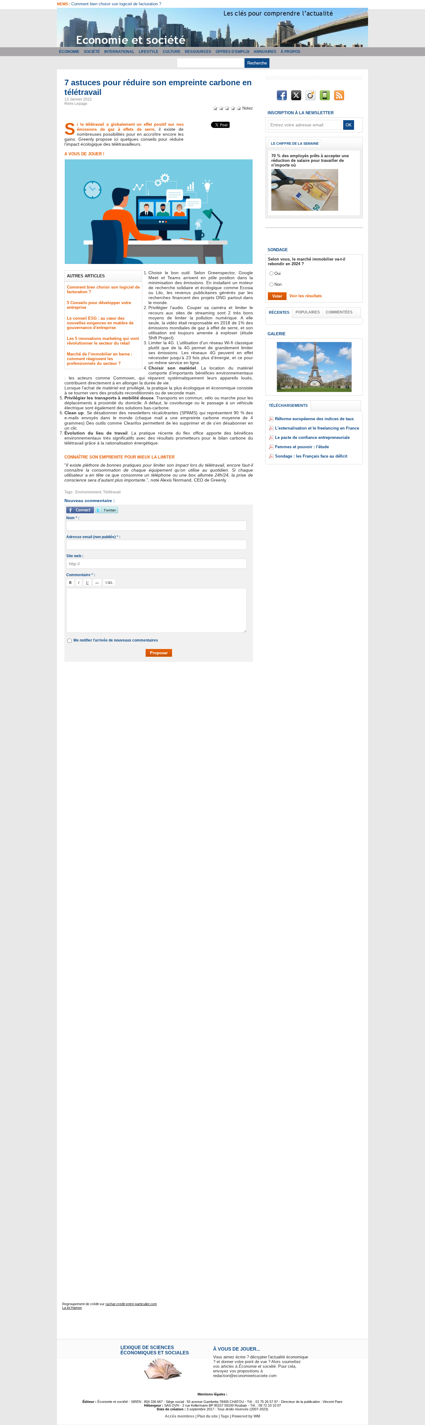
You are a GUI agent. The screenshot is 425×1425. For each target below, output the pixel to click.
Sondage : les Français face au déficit (311, 456)
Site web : (74, 556)
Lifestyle (148, 51)
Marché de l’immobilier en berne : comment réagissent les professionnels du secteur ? (99, 359)
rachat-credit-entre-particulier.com (131, 1304)
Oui (277, 273)
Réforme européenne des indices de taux (314, 418)
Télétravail (112, 492)
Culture (171, 51)
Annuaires (265, 51)
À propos (290, 51)
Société (92, 51)
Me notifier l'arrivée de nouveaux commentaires (115, 640)
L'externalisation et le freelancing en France (317, 428)
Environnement (88, 492)
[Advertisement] (163, 684)
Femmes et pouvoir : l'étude (302, 446)
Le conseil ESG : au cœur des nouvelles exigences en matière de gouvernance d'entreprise (100, 323)
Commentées (339, 312)
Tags (225, 1416)
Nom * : (72, 518)
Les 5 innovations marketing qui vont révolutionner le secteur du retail (103, 341)
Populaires (308, 312)
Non (278, 284)
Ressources (198, 51)
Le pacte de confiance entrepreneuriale (312, 437)
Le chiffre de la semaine (295, 143)
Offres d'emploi (232, 51)
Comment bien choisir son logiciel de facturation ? (116, 4)
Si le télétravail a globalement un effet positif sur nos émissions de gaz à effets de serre (130, 127)
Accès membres (179, 1416)
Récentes (279, 312)
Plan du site (207, 1416)
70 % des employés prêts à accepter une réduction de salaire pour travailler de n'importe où (310, 160)
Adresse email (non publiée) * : (93, 537)
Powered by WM (246, 1416)
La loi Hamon (72, 1308)
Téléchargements (288, 405)
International (119, 51)
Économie (69, 51)
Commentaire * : (80, 575)
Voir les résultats (305, 296)
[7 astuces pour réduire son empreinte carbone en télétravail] (159, 161)
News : (64, 4)
